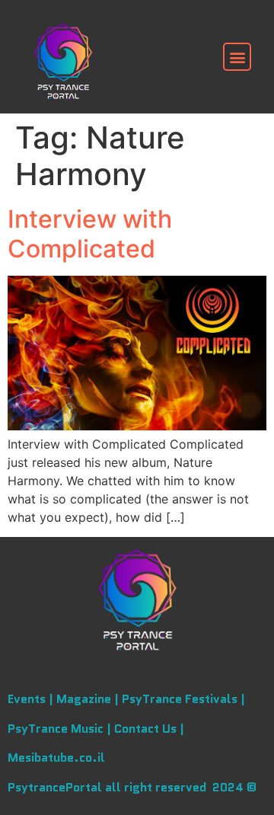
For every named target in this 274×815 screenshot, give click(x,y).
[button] (237, 57)
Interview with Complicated (90, 233)
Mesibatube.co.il (56, 757)
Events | (32, 699)
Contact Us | (149, 728)
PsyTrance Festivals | (183, 699)
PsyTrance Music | (61, 728)
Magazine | (89, 699)
